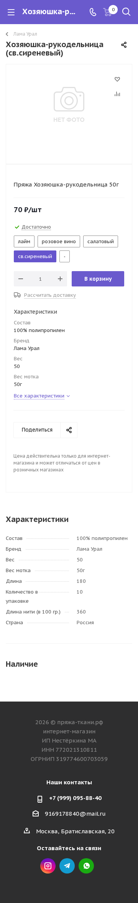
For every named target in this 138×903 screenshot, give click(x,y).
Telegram (67, 866)
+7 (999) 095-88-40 (75, 798)
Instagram (48, 866)
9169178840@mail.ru (75, 813)
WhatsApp (86, 866)
